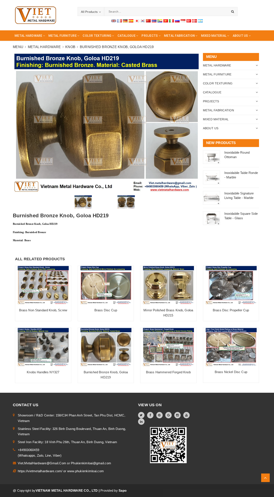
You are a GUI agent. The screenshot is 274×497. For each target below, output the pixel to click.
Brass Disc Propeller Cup (231, 310)
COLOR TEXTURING (218, 83)
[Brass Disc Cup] (106, 285)
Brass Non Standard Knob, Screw (43, 310)
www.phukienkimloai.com (85, 471)
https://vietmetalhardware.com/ (40, 471)
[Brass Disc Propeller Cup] (231, 285)
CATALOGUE (212, 92)
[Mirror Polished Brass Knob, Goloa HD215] (168, 285)
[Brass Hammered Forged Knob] (168, 347)
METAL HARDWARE (217, 65)
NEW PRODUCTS (221, 143)
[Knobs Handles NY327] (43, 347)
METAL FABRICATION (218, 110)
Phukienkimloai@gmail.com (91, 463)
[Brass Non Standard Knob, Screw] (43, 285)
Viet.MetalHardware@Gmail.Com (42, 463)
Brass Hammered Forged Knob (168, 372)
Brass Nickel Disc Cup (231, 372)
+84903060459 (28, 450)
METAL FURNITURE (217, 74)
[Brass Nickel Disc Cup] (231, 347)
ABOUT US (211, 128)
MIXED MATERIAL (216, 119)
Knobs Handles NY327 (43, 372)
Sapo (123, 490)
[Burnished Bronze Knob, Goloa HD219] (106, 347)
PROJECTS (211, 101)
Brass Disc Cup (105, 310)
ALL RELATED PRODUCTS (40, 259)
